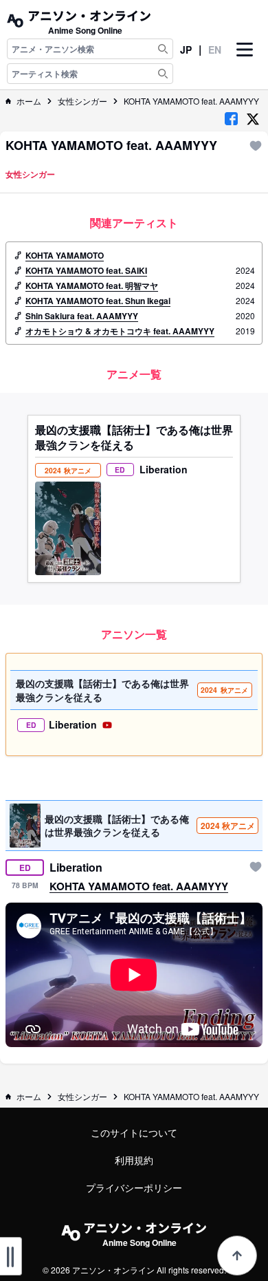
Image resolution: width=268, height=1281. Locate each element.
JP (186, 49)
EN (214, 49)
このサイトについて (134, 1132)
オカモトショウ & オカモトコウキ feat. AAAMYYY (119, 331)
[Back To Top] (237, 1255)
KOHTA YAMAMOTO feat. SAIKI (86, 270)
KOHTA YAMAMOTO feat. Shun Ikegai (97, 300)
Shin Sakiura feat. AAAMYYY (81, 316)
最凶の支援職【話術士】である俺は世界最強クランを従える (134, 437)
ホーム (28, 101)
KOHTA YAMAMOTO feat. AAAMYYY (191, 101)
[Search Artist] (163, 73)
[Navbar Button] (245, 61)
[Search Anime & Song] (163, 49)
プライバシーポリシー (134, 1187)
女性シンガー (82, 101)
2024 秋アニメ (228, 825)
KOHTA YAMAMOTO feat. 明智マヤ (91, 285)
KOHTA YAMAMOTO (64, 255)
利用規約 (134, 1160)
